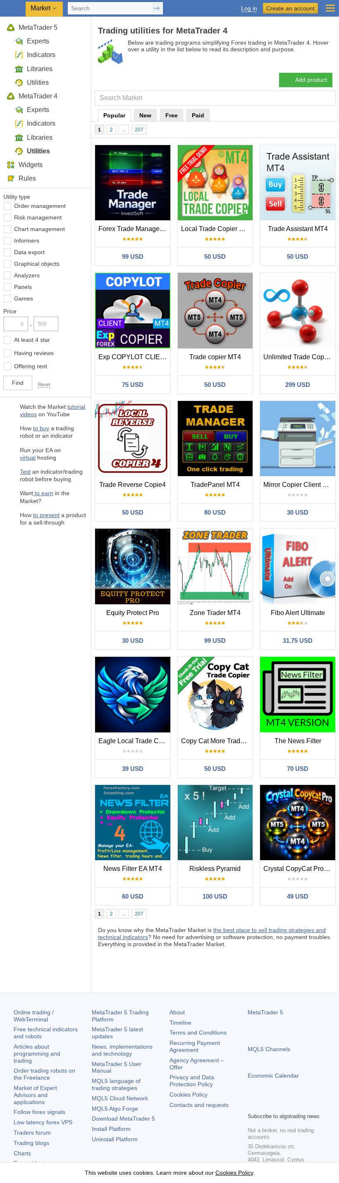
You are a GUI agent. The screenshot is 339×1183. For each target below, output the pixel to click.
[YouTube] (292, 1105)
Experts (38, 41)
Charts (22, 1153)
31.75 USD (298, 640)
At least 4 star (32, 339)
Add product (311, 79)
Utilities (38, 82)
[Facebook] (253, 1105)
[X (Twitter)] (279, 1105)
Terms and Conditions (198, 1032)
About (177, 1012)
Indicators (41, 54)
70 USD (297, 768)
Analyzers (27, 275)
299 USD (297, 384)
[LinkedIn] (305, 1105)
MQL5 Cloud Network (120, 1098)
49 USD (297, 896)
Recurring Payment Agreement (195, 1046)
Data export (29, 252)
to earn (43, 493)
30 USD (297, 512)
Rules (27, 178)
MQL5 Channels (269, 1049)
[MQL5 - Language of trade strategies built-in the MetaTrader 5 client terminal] (12, 8)
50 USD (215, 256)
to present (46, 515)
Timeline (180, 1022)
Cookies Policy (189, 1094)
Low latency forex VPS (43, 1122)
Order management (40, 206)
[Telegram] (266, 1105)
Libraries (40, 68)
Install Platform (111, 1129)
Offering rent (30, 366)
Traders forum (32, 1132)
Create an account (290, 8)
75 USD (132, 384)
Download (123, 1118)
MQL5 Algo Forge (115, 1108)
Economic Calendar (273, 1075)
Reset (44, 384)
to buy (41, 428)
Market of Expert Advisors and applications (35, 1095)
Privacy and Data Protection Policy (192, 1081)
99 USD (132, 256)
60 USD (132, 896)
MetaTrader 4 (38, 96)
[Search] (328, 98)
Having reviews (34, 353)
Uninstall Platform (115, 1139)
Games (23, 298)
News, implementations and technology (122, 1050)
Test (25, 471)
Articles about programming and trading (37, 1053)
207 (139, 130)
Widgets (31, 164)
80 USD (215, 512)
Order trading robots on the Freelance (44, 1074)
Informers (26, 240)
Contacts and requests (199, 1105)
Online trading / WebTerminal (34, 1016)
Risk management (38, 217)
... (124, 130)
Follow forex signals (39, 1112)
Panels (23, 287)
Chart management (39, 229)
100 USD (215, 896)
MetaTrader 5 (38, 27)
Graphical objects (37, 263)
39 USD (132, 768)
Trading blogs (31, 1143)
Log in (249, 8)
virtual (28, 457)
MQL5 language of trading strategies (116, 1084)
